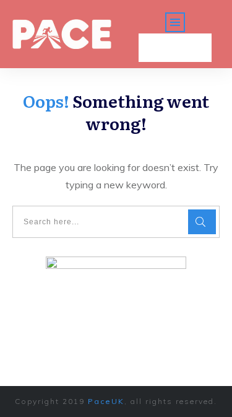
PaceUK (106, 401)
